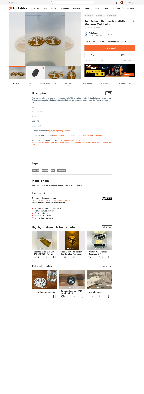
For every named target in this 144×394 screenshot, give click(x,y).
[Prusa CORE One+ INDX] (109, 70)
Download (111, 48)
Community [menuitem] (64, 8)
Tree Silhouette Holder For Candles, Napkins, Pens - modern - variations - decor (71, 253)
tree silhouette (95, 292)
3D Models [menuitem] (35, 8)
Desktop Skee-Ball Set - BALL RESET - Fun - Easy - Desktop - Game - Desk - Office (44, 253)
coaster (45, 171)
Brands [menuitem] (87, 8)
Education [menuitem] (116, 8)
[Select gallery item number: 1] (41, 248)
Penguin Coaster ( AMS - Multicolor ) (71, 292)
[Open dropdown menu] (133, 20)
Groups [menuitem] (105, 8)
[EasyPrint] (116, 2)
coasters (35, 171)
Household (101, 15)
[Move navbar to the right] (122, 8)
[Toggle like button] (35, 257)
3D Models (90, 15)
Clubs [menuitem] (53, 8)
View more (107, 227)
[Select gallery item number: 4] (46, 248)
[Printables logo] (18, 8)
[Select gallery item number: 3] (44, 248)
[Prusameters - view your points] (121, 2)
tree (52, 171)
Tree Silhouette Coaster (44, 292)
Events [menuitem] (96, 8)
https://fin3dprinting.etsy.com (58, 131)
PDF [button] (109, 93)
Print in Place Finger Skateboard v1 (98, 253)
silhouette (61, 171)
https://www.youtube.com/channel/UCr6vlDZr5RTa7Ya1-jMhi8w (78, 135)
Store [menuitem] (45, 8)
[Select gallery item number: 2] (42, 248)
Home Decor (112, 15)
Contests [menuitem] (76, 8)
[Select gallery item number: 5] (75, 248)
